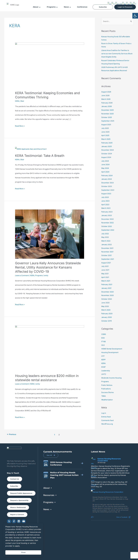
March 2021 (105, 281)
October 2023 (106, 186)
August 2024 (106, 157)
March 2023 (106, 208)
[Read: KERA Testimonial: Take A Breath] (31, 149)
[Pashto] (128, 4)
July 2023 (105, 197)
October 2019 (106, 321)
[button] (135, 16)
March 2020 (105, 310)
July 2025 (105, 128)
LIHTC (103, 374)
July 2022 (105, 234)
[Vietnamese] (134, 4)
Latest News (98, 451)
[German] (124, 4)
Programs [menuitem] (48, 502)
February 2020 (106, 314)
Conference (82, 7)
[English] (109, 4)
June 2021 (105, 270)
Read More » (20, 125)
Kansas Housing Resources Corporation (109, 460)
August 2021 (106, 263)
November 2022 (107, 223)
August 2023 (106, 194)
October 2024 (106, 154)
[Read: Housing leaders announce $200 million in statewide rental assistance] (49, 348)
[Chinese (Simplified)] (118, 4)
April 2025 (105, 135)
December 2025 (107, 110)
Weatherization (107, 400)
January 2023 (106, 215)
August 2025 (106, 125)
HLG (103, 345)
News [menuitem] (46, 509)
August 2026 (106, 92)
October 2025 (106, 117)
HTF (103, 356)
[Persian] (131, 4)
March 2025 (105, 139)
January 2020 (106, 317)
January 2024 (106, 179)
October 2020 (106, 299)
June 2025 (105, 132)
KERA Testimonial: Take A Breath (39, 156)
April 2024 (105, 172)
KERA (17, 101)
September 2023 (107, 190)
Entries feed (106, 417)
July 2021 (105, 266)
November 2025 (107, 114)
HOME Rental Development (111, 349)
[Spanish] (113, 4)
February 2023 (107, 212)
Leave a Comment (22, 275)
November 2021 (107, 252)
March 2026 (105, 99)
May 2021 (105, 274)
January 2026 (106, 106)
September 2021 (107, 259)
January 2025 (106, 146)
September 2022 (107, 230)
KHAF (103, 367)
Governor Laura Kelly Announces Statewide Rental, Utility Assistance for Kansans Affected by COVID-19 (48, 267)
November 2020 (107, 295)
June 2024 (105, 164)
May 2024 (105, 168)
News (66, 7)
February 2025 (106, 143)
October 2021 (106, 255)
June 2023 (105, 201)
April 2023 (105, 205)
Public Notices (106, 385)
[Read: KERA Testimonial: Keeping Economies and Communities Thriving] (49, 65)
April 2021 (105, 277)
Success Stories (107, 392)
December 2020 (107, 292)
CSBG (103, 334)
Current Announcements (57, 451)
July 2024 (105, 161)
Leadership (105, 371)
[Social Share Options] (130, 517)
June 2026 (105, 95)
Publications (106, 389)
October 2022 (106, 226)
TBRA (103, 396)
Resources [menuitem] (48, 495)
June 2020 (105, 303)
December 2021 (107, 248)
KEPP (103, 360)
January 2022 (106, 244)
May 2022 (105, 237)
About (35, 7)
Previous (11, 434)
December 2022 (107, 219)
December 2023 (107, 183)
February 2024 (107, 175)
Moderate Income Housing (111, 378)
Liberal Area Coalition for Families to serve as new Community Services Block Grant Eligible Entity (116, 53)
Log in (103, 413)
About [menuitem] (46, 488)
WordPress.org (107, 424)
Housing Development (109, 352)
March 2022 (105, 241)
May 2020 (105, 306)
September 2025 (107, 121)
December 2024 (107, 150)
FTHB (103, 342)
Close (23, 552)
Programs (51, 7)
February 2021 (106, 284)
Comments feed (107, 420)
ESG (103, 338)
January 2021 (106, 288)
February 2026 (106, 103)
